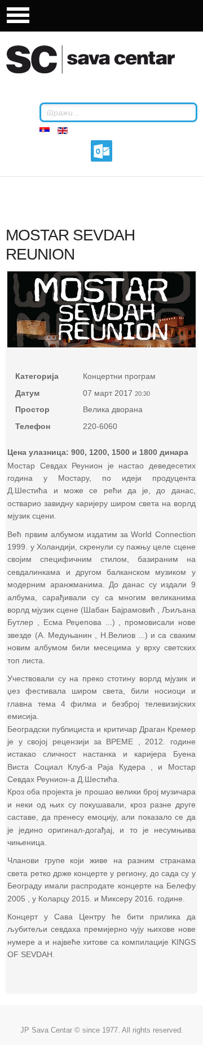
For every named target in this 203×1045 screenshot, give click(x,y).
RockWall (104, 59)
